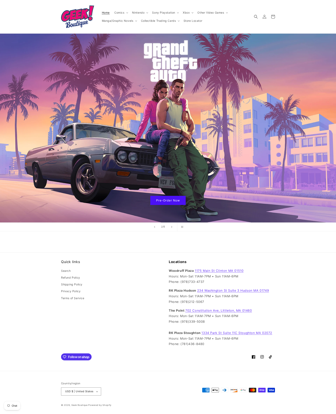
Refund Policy (70, 277)
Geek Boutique (79, 405)
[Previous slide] (154, 227)
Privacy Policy (70, 291)
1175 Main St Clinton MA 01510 (219, 271)
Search (66, 270)
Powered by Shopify (99, 405)
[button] (121, 13)
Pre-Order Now (168, 200)
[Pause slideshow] (181, 227)
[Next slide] (171, 227)
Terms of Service (72, 298)
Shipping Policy (71, 284)
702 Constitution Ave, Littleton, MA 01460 (218, 310)
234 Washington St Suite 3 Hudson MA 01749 (233, 290)
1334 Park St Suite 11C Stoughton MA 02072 (236, 333)
